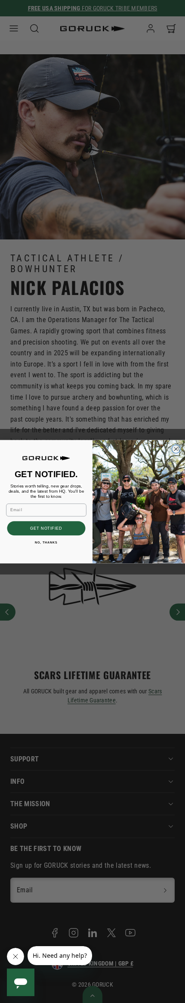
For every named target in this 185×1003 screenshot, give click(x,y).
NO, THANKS (46, 542)
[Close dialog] (176, 448)
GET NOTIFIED (46, 528)
